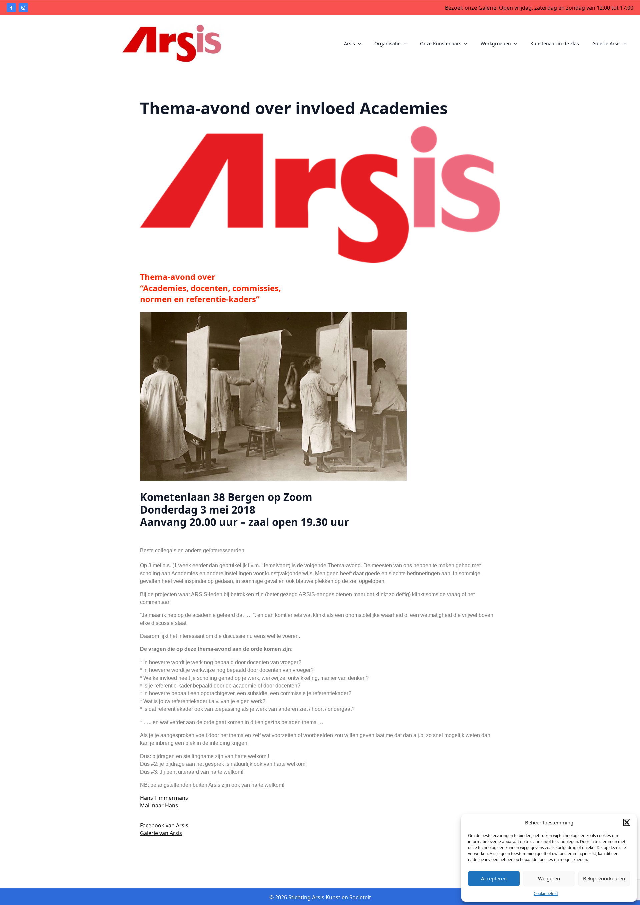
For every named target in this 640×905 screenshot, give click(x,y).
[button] (626, 822)
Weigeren (549, 878)
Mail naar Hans (159, 805)
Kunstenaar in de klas (554, 43)
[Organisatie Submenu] (407, 44)
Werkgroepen (496, 43)
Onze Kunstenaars (440, 43)
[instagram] (23, 7)
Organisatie (387, 43)
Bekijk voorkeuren (604, 878)
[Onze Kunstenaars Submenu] (467, 44)
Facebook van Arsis (164, 825)
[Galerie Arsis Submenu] (627, 44)
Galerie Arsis (606, 43)
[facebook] (11, 7)
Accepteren (494, 878)
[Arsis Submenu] (361, 44)
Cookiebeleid (546, 893)
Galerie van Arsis (161, 833)
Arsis (349, 43)
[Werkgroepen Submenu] (517, 44)
